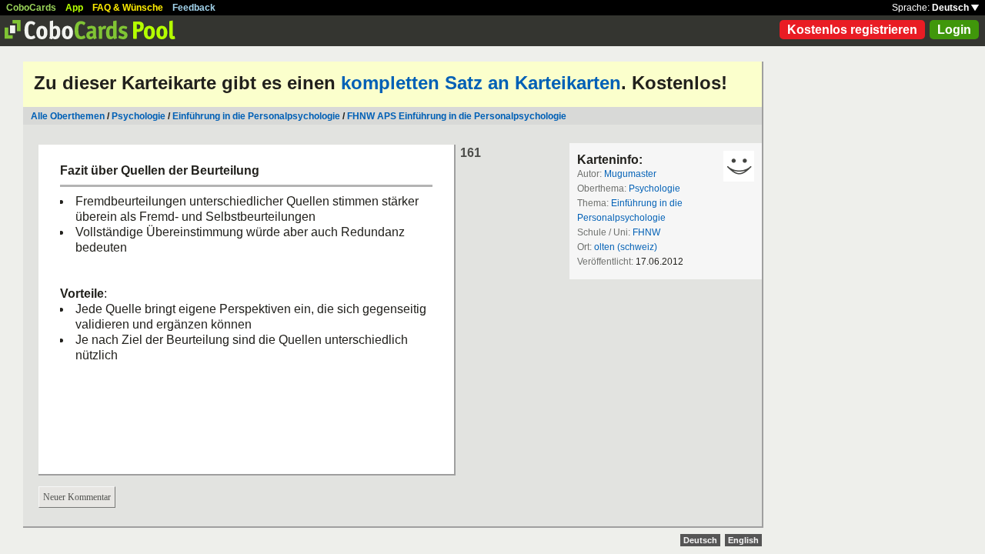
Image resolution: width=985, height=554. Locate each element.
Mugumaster (630, 174)
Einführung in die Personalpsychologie (256, 116)
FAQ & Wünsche (127, 7)
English (743, 540)
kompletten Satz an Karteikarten (481, 82)
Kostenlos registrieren (852, 29)
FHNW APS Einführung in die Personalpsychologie (456, 116)
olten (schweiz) (625, 247)
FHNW (646, 232)
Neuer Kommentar (77, 497)
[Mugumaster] (738, 166)
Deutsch (951, 7)
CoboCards (31, 7)
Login (954, 29)
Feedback (193, 7)
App (74, 7)
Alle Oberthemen (68, 116)
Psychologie (138, 116)
